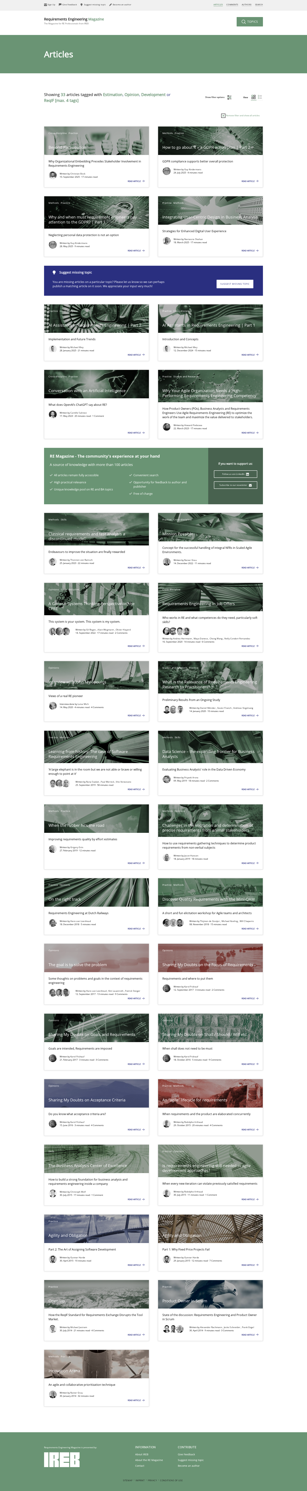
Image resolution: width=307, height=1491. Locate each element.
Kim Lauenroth (116, 990)
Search (259, 4)
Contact (139, 1465)
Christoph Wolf (78, 1191)
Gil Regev (91, 629)
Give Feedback (186, 1454)
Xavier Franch (224, 707)
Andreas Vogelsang (243, 707)
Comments (232, 4)
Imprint (140, 1480)
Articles (218, 4)
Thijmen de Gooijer (210, 921)
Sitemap (128, 1480)
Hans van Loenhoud (80, 921)
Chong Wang (216, 638)
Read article (134, 181)
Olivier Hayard (123, 629)
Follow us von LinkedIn (233, 474)
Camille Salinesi (78, 412)
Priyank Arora (191, 777)
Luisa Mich (83, 704)
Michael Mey (77, 347)
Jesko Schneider (232, 1327)
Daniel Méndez (208, 707)
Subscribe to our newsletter (233, 485)
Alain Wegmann (106, 629)
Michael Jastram (78, 1327)
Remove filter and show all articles (242, 115)
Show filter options (215, 97)
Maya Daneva (201, 638)
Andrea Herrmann (183, 638)
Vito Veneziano (123, 781)
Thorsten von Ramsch (81, 559)
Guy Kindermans (192, 169)
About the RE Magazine (149, 1460)
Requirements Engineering (74, 21)
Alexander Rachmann (211, 1327)
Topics (252, 22)
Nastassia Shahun (193, 239)
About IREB (141, 1454)
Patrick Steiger (132, 990)
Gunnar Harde (77, 1257)
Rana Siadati (93, 781)
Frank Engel (248, 1327)
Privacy (152, 1480)
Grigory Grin (76, 847)
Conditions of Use (171, 1480)
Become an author (189, 1465)
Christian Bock (77, 173)
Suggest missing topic (235, 283)
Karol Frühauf (191, 986)
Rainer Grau (190, 560)
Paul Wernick (108, 781)
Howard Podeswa (193, 425)
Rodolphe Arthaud (193, 1122)
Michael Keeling (230, 921)
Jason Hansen (191, 855)
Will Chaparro (247, 921)
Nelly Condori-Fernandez (237, 638)
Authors (247, 4)
